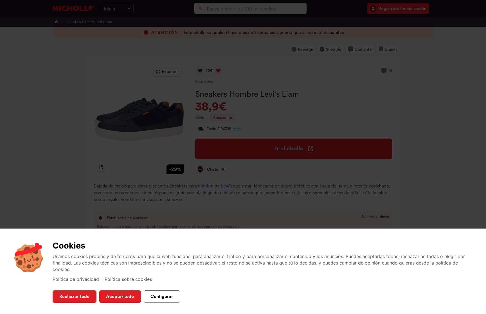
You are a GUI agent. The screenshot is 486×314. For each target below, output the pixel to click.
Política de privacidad (76, 279)
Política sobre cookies (128, 279)
